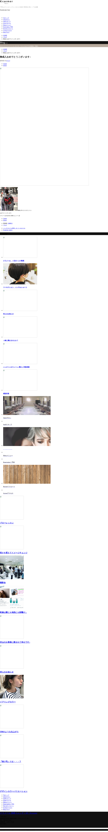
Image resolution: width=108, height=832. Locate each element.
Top (6, 18)
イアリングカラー (8, 701)
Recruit (8, 28)
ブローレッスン (7, 522)
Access (7, 30)
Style (7, 23)
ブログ (8, 61)
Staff (7, 21)
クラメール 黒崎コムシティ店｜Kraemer (18, 813)
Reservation (8, 27)
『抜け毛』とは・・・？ (10, 761)
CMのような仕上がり (9, 731)
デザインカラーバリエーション (14, 791)
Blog (6, 32)
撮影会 (3, 582)
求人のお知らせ (7, 672)
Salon (6, 19)
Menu (7, 25)
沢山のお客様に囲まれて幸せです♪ (15, 642)
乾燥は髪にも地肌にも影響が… (13, 612)
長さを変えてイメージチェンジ (13, 552)
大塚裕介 (10, 223)
